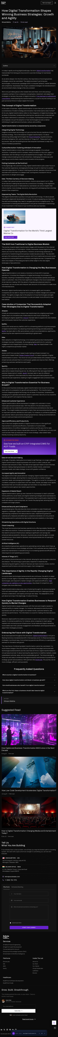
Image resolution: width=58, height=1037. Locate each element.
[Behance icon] (13, 1029)
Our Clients (36, 966)
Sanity (5, 968)
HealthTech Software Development (13, 981)
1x (39, 1033)
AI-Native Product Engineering (11, 945)
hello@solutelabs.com (12, 877)
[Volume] (42, 1033)
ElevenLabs (6, 961)
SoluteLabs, (39, 660)
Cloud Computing (34, 137)
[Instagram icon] (7, 1029)
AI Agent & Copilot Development (12, 947)
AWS (4, 966)
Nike (35, 344)
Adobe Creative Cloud (27, 355)
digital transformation (40, 635)
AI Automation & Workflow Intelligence (14, 954)
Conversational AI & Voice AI (11, 949)
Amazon (25, 318)
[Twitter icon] (4, 1029)
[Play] (13, 1033)
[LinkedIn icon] (1, 1029)
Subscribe (17, 1011)
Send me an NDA (16, 922)
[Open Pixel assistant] (55, 1028)
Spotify (25, 373)
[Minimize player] (44, 1033)
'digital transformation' (43, 70)
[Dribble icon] (10, 1029)
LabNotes (35, 971)
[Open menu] (55, 2)
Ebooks (35, 973)
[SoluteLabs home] (6, 937)
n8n (4, 964)
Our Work (35, 964)
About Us (35, 961)
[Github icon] (16, 1029)
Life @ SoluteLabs (38, 968)
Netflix (4, 331)
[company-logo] (3, 2)
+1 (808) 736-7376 (11, 880)
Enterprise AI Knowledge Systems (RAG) (15, 951)
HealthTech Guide (8, 983)
